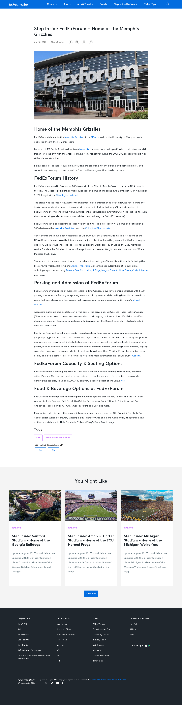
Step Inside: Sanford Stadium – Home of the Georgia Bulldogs (31, 540)
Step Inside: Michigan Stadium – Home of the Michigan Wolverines (143, 540)
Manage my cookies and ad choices (109, 680)
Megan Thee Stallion (112, 270)
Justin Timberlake (80, 266)
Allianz (133, 629)
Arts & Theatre (85, 4)
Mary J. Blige (93, 270)
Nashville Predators (65, 228)
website (136, 356)
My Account (23, 635)
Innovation (98, 661)
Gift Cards (23, 645)
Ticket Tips (150, 4)
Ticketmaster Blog (102, 629)
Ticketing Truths (101, 635)
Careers (97, 650)
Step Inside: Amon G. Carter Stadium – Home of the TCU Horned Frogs (91, 540)
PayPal (133, 624)
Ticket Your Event (101, 656)
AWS (132, 635)
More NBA (91, 594)
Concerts (52, 4)
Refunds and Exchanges (29, 650)
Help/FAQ (22, 624)
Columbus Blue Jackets (97, 228)
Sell (19, 629)
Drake (128, 270)
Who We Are (99, 624)
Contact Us (23, 640)
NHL (58, 661)
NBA (93, 137)
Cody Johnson (140, 270)
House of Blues (64, 629)
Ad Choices (98, 645)
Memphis (84, 149)
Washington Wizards (67, 195)
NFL (58, 650)
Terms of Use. (85, 680)
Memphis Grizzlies (73, 137)
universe (61, 645)
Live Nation (62, 624)
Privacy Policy (99, 640)
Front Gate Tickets (66, 635)
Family (103, 4)
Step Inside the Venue (125, 4)
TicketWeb (62, 640)
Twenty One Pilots (76, 270)
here (123, 381)
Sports (67, 4)
